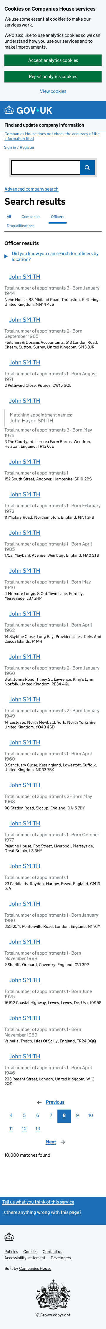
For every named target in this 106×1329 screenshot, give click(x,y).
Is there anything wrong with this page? (41, 1212)
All (9, 216)
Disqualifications (20, 226)
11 (11, 1128)
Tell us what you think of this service (38, 1202)
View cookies (53, 91)
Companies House (35, 1268)
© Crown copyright (53, 1315)
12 (24, 1128)
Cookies (30, 1251)
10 (90, 1115)
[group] (53, 257)
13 (38, 1128)
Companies (30, 216)
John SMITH (24, 276)
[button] (53, 256)
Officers (57, 216)
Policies (11, 1251)
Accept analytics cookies (53, 60)
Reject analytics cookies (53, 76)
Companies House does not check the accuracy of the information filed (52, 136)
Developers (61, 1257)
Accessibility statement (24, 1257)
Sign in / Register (19, 147)
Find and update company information (44, 125)
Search (87, 167)
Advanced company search (31, 189)
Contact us (52, 1251)
